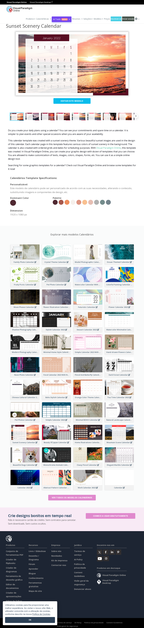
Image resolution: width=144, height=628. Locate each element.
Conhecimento (36, 578)
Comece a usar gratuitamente (110, 516)
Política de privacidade (94, 623)
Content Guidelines (114, 623)
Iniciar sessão (128, 18)
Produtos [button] (30, 18)
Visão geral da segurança (67, 626)
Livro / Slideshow (37, 551)
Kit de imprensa (59, 560)
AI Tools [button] (60, 19)
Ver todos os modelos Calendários (72, 497)
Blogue (32, 573)
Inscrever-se (116, 18)
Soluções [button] (87, 18)
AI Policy (78, 559)
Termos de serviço (64, 623)
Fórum (32, 564)
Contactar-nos (58, 565)
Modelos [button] (97, 18)
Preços (107, 18)
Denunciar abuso (82, 589)
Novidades (56, 555)
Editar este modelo (72, 101)
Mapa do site (35, 591)
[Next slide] (135, 116)
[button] (43, 18)
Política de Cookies (41, 614)
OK (30, 620)
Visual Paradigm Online (108, 147)
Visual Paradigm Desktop (40, 2)
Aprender (33, 568)
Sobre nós (56, 551)
